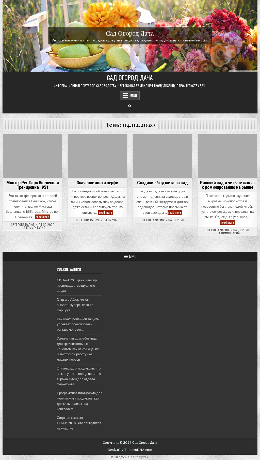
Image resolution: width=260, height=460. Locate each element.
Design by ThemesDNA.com (130, 450)
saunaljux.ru (141, 457)
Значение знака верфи (97, 182)
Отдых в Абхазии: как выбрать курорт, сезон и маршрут (75, 305)
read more (43, 216)
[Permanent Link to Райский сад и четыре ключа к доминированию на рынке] (227, 156)
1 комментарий (229, 233)
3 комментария (34, 227)
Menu (133, 95)
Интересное (227, 143)
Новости (97, 143)
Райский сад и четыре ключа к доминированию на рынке (227, 185)
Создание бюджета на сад (162, 182)
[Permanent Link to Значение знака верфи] (97, 156)
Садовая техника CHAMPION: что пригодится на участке (79, 423)
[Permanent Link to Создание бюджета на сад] (162, 156)
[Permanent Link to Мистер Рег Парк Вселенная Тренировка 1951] (32, 156)
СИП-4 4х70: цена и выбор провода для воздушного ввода (77, 285)
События (163, 143)
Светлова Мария (22, 224)
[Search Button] (129, 106)
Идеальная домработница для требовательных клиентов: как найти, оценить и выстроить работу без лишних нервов (78, 348)
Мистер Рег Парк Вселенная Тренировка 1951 (32, 185)
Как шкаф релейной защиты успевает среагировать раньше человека (78, 324)
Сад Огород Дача (130, 33)
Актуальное (32, 143)
